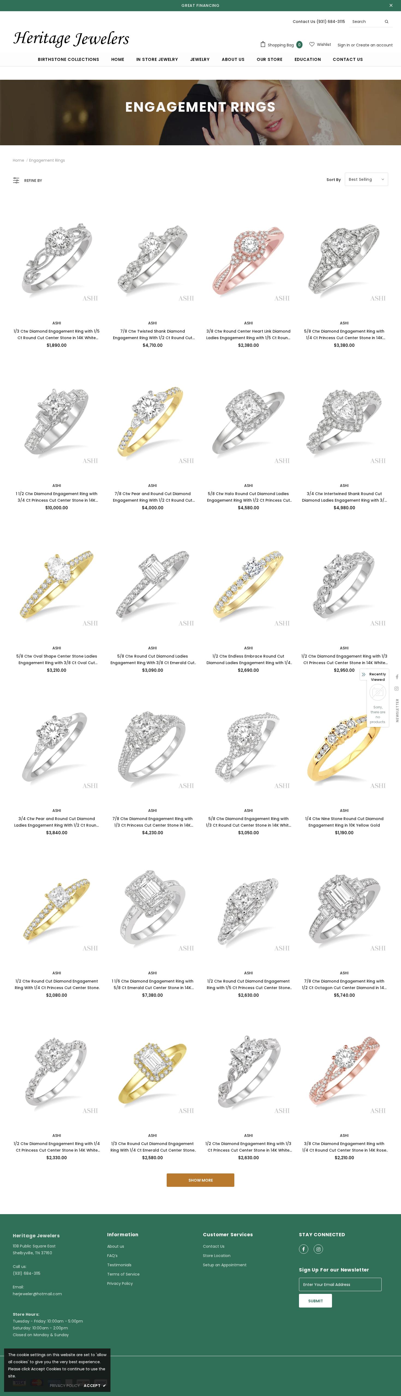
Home (18, 160)
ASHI (56, 323)
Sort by (334, 179)
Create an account (374, 45)
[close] (391, 5)
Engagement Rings (47, 160)
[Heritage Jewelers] (70, 38)
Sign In (344, 45)
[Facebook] (303, 1249)
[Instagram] (318, 1249)
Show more (200, 1180)
